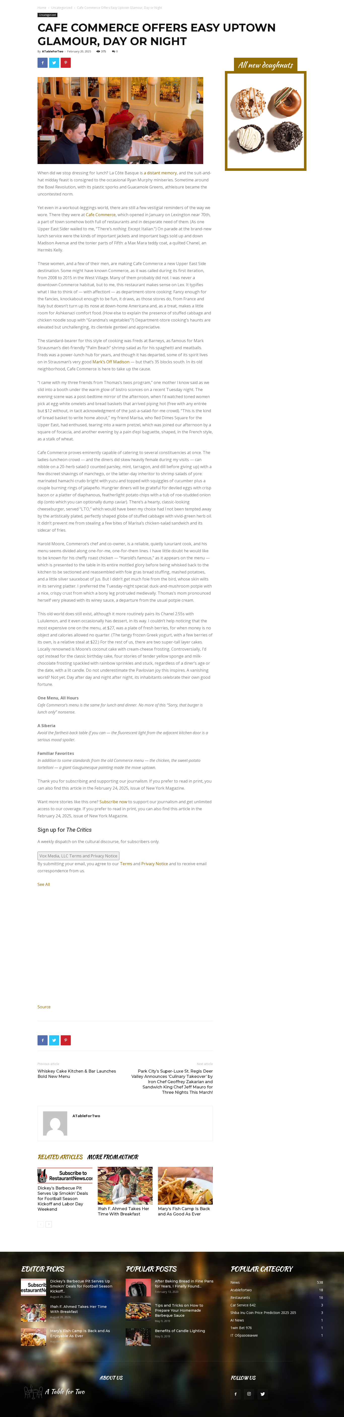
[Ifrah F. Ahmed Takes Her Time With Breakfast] (125, 1186)
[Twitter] (263, 1394)
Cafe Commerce (101, 214)
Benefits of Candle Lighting (180, 1331)
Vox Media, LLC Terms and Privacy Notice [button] (78, 856)
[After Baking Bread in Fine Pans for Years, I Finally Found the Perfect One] (138, 1287)
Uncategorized (61, 8)
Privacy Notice (154, 863)
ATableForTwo (52, 51)
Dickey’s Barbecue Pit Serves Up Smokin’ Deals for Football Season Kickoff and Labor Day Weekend (63, 1199)
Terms (126, 863)
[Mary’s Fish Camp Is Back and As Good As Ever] (185, 1186)
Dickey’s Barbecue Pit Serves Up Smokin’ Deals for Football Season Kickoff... (81, 1286)
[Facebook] (235, 1394)
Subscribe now (113, 801)
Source (44, 1007)
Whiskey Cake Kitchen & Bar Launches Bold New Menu (77, 1074)
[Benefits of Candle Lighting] (138, 1337)
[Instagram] (249, 1394)
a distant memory (160, 173)
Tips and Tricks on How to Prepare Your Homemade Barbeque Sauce (179, 1310)
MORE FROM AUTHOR (112, 1157)
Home (42, 8)
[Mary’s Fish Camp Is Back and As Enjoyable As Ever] (33, 1337)
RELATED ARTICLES (60, 1157)
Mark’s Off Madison (110, 362)
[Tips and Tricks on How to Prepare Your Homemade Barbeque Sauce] (138, 1312)
